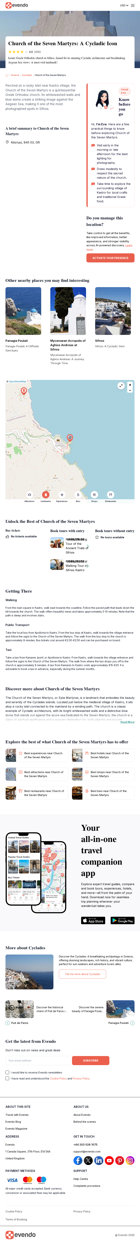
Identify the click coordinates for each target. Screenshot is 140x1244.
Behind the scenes (84, 1121)
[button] (70, 438)
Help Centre (80, 1178)
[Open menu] (133, 5)
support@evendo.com (86, 1151)
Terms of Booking (16, 1219)
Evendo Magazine (16, 1128)
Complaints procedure (86, 1185)
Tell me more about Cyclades (82, 974)
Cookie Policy (58, 1078)
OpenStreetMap (17, 381)
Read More (127, 722)
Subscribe (90, 1060)
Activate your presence (110, 258)
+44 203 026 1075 (85, 1144)
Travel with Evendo (17, 1114)
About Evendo (82, 1114)
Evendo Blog (13, 1121)
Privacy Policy (81, 1078)
